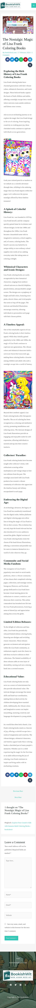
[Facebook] (11, 985)
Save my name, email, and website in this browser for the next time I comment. (17, 927)
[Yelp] (25, 985)
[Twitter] (15, 985)
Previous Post (18, 791)
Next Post (18, 797)
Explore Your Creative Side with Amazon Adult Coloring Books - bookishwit (18, 826)
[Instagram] (20, 985)
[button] (7, 59)
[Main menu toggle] (33, 5)
